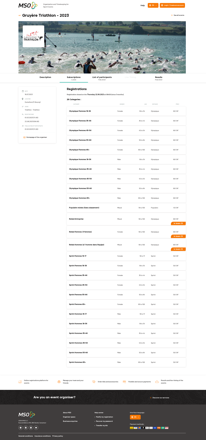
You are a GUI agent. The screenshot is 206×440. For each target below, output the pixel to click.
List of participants (102, 78)
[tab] (45, 78)
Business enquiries (70, 421)
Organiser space (69, 417)
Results (158, 78)
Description (45, 77)
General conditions (25, 436)
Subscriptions (73, 78)
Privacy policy (57, 436)
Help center (99, 412)
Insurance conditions (43, 436)
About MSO (67, 412)
